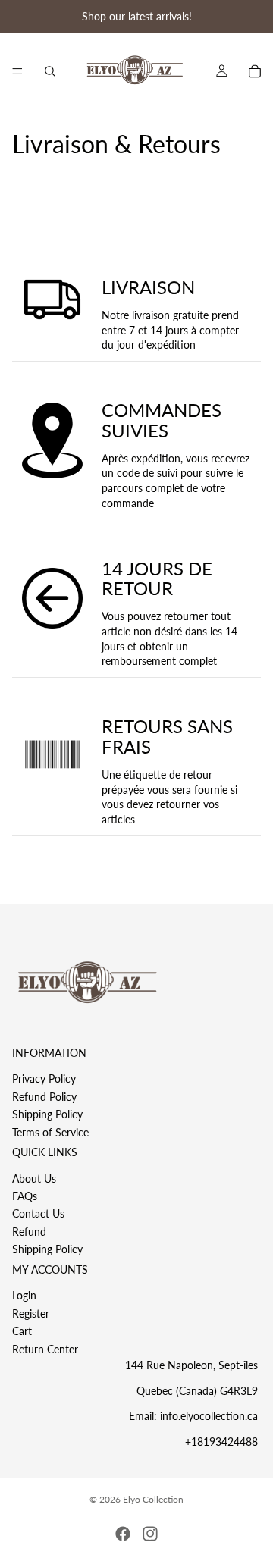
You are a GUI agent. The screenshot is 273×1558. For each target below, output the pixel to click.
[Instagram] (150, 1534)
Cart (22, 1330)
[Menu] (17, 71)
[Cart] (254, 71)
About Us (34, 1178)
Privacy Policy (44, 1079)
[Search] (50, 71)
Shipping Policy (47, 1114)
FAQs (24, 1196)
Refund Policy (44, 1096)
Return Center (45, 1349)
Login (24, 1296)
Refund (29, 1231)
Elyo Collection (153, 1499)
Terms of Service (50, 1132)
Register (30, 1313)
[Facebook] (123, 1534)
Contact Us (38, 1214)
